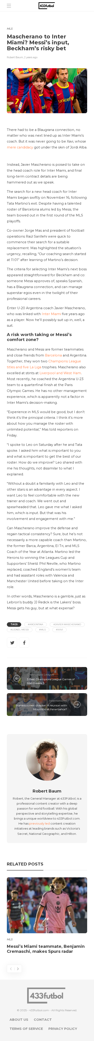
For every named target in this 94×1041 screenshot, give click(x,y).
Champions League (40, 674)
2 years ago (30, 57)
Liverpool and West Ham (60, 373)
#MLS (42, 629)
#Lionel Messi (19, 629)
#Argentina (35, 624)
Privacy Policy (62, 1029)
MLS (10, 28)
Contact (43, 1020)
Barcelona (53, 355)
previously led (39, 823)
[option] (47, 916)
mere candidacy (20, 147)
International (58, 700)
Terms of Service (26, 1029)
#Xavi (59, 629)
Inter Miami (51, 314)
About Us (19, 1020)
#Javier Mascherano (67, 624)
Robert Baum (15, 57)
